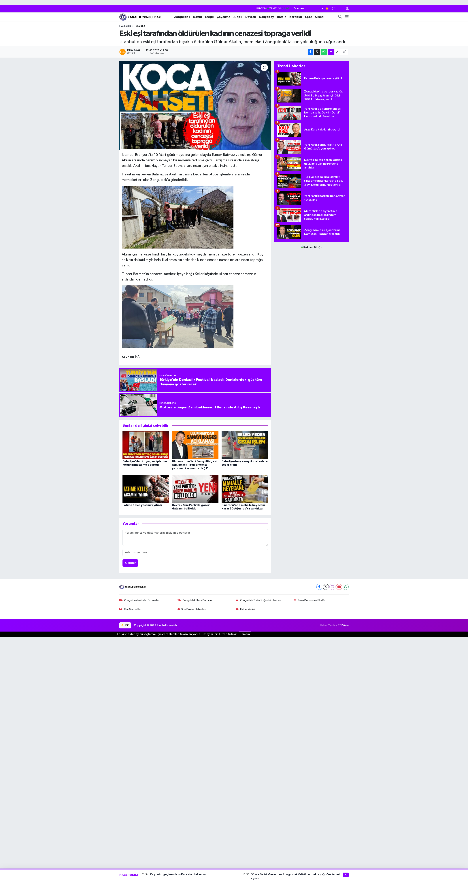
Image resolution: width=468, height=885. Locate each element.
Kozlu (197, 16)
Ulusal (319, 16)
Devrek (250, 16)
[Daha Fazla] (331, 52)
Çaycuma (223, 16)
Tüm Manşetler (132, 609)
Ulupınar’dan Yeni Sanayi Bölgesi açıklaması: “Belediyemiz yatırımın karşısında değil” (194, 465)
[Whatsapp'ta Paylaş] (324, 52)
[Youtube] (339, 587)
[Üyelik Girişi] (346, 9)
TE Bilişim (343, 625)
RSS (126, 625)
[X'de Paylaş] (317, 52)
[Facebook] (319, 587)
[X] (326, 587)
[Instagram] (332, 587)
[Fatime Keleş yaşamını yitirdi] (145, 488)
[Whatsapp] (346, 587)
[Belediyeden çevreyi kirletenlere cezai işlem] (245, 444)
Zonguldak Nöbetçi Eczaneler (141, 600)
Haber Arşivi (247, 609)
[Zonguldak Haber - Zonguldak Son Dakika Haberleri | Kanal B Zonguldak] (140, 17)
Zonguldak (182, 16)
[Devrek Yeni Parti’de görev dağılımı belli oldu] (195, 488)
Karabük (295, 16)
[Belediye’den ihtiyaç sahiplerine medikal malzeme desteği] (145, 444)
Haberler (125, 26)
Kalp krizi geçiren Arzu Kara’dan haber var (178, 874)
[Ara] (340, 17)
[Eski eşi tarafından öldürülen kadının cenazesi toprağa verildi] (195, 105)
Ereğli (209, 16)
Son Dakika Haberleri (193, 609)
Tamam (245, 634)
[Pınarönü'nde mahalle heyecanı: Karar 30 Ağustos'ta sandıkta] (245, 488)
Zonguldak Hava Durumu (197, 600)
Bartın (281, 16)
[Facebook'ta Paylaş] (310, 52)
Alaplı (237, 16)
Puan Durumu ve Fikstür (311, 600)
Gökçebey (266, 16)
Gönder (130, 562)
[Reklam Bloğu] (311, 247)
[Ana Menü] (347, 17)
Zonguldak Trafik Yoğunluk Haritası (260, 600)
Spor (308, 16)
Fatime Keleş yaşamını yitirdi (142, 505)
